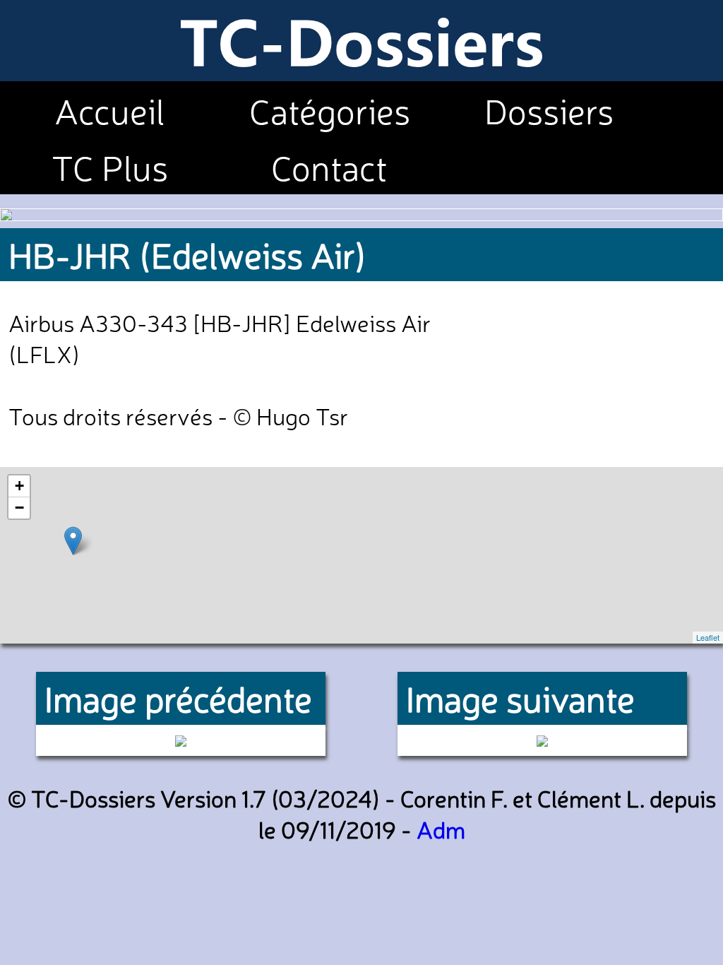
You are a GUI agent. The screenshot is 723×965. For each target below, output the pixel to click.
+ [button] (19, 486)
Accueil (109, 109)
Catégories (329, 109)
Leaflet (707, 637)
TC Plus (110, 166)
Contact (329, 166)
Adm (441, 828)
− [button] (19, 507)
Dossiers (549, 109)
